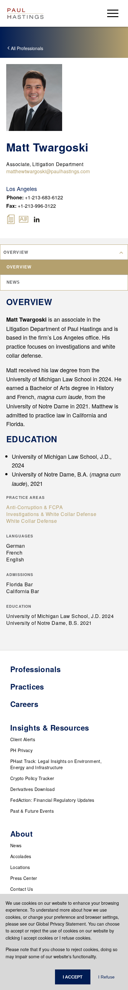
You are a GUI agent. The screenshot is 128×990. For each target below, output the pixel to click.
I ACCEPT (73, 976)
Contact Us (21, 889)
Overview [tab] (19, 267)
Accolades (20, 856)
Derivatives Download (32, 789)
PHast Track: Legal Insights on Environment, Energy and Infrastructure (56, 764)
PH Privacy (21, 750)
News (15, 845)
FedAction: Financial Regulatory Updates (52, 800)
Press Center (23, 878)
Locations (20, 867)
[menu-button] (113, 13)
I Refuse (106, 976)
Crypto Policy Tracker (32, 778)
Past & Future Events (32, 811)
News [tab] (13, 282)
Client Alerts (22, 739)
